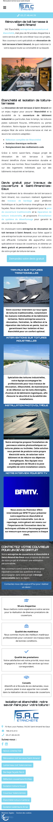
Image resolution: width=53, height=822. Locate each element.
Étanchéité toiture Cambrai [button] (16, 800)
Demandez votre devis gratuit (26, 258)
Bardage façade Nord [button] (13, 772)
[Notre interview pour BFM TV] (26, 491)
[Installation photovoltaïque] (26, 424)
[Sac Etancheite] (26, 7)
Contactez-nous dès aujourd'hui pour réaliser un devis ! (26, 586)
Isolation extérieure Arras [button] (15, 806)
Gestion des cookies (24, 813)
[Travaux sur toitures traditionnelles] (26, 291)
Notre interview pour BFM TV (26, 473)
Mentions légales (8, 813)
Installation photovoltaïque (26, 405)
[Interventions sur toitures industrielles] (26, 359)
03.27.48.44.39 (28, 15)
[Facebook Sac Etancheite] (3, 744)
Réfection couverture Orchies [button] (17, 779)
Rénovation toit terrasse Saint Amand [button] (21, 758)
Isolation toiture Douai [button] (14, 786)
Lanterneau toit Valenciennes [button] (17, 765)
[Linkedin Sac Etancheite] (6, 744)
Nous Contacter (12, 751)
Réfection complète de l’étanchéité (23, 139)
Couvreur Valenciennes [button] (14, 793)
